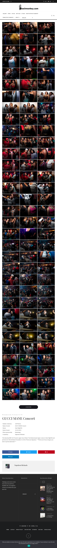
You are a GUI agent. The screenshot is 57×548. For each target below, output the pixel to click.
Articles (18, 13)
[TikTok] (51, 1)
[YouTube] (49, 1)
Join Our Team (27, 529)
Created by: (5, 434)
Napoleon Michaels (20, 465)
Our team (40, 529)
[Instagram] (47, 1)
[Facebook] (43, 1)
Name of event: (6, 426)
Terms (7, 529)
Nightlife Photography (32, 13)
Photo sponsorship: (7, 432)
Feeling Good (49, 506)
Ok (29, 545)
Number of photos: (7, 423)
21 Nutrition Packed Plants (50, 509)
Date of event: (6, 430)
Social (13, 13)
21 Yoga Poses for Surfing (50, 516)
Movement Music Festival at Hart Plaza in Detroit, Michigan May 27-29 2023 (51, 489)
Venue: (4, 428)
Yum (53, 506)
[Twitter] (45, 1)
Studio (23, 13)
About (17, 17)
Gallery (5, 13)
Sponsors (34, 529)
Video (9, 13)
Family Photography (8, 17)
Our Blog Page (47, 529)
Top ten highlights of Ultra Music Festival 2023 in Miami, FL (50, 500)
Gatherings (49, 484)
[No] (55, 544)
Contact (12, 529)
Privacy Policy (19, 529)
